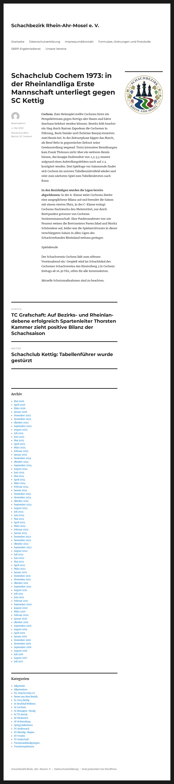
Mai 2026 (19, 401)
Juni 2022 (19, 558)
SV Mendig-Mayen (24, 732)
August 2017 (20, 658)
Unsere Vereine (56, 48)
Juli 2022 (18, 554)
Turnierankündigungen (27, 743)
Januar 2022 (20, 572)
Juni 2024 (19, 472)
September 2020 (23, 604)
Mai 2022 (19, 561)
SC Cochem (25, 136)
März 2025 (19, 447)
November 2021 (22, 579)
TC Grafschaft (21, 739)
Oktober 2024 (21, 461)
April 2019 (19, 633)
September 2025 (23, 426)
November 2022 (22, 540)
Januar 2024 (20, 490)
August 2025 (21, 429)
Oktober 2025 (21, 422)
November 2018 (22, 643)
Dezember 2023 (22, 494)
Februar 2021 (21, 600)
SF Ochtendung (22, 721)
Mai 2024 (19, 476)
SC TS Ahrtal (20, 714)
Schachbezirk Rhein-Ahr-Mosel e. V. (55, 25)
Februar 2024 (21, 486)
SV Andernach (21, 728)
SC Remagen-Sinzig (25, 710)
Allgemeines (20, 689)
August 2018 (20, 650)
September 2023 (22, 504)
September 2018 (22, 647)
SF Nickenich (21, 718)
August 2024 (21, 469)
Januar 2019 (20, 636)
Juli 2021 (18, 593)
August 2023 (20, 508)
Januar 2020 (20, 618)
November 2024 (22, 458)
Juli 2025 (18, 433)
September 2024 (23, 465)
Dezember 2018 (22, 640)
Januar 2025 (20, 454)
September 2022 (23, 547)
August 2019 (20, 629)
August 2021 (20, 590)
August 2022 (21, 551)
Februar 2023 (21, 529)
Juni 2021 (19, 597)
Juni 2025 (19, 436)
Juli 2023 (18, 511)
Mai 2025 (19, 440)
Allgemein (19, 686)
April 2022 (19, 565)
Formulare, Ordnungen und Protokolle (124, 41)
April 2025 (19, 444)
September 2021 (22, 586)
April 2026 (19, 404)
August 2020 (21, 608)
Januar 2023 (20, 533)
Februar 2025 (21, 451)
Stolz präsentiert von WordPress (99, 769)
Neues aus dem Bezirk (26, 696)
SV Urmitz (19, 735)
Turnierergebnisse (24, 746)
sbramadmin (18, 123)
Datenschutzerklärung (44, 41)
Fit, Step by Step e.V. (24, 693)
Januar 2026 (20, 412)
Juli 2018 (18, 654)
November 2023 (22, 497)
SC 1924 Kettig (21, 700)
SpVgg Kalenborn (23, 725)
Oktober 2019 (21, 622)
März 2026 (20, 408)
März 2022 (19, 568)
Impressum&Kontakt (79, 41)
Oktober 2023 (21, 501)
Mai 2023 (19, 518)
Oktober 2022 (21, 543)
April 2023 (19, 522)
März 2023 (19, 526)
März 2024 (19, 483)
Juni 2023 (19, 515)
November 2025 (22, 419)
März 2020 (19, 611)
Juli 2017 (18, 661)
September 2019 (22, 625)
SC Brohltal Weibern (25, 703)
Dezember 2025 (22, 415)
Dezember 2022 (22, 536)
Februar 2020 (21, 615)
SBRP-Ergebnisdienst (26, 48)
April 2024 (19, 479)
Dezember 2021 (22, 576)
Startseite (17, 41)
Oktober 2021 (21, 583)
